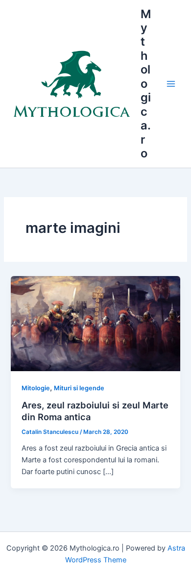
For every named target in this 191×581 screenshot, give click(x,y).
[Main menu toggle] (171, 84)
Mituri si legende (79, 388)
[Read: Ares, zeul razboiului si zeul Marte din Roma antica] (95, 323)
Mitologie (36, 388)
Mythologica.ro (146, 84)
